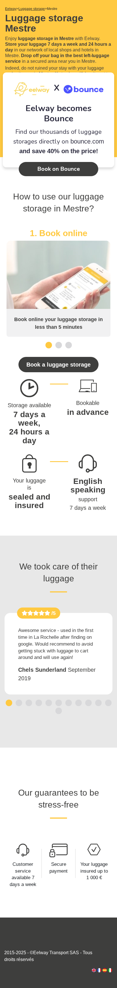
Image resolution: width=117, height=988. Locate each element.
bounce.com (87, 141)
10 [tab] (98, 702)
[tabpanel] (58, 282)
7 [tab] (68, 702)
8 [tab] (78, 702)
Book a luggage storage (58, 364)
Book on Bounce (58, 169)
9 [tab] (88, 702)
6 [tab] (58, 702)
